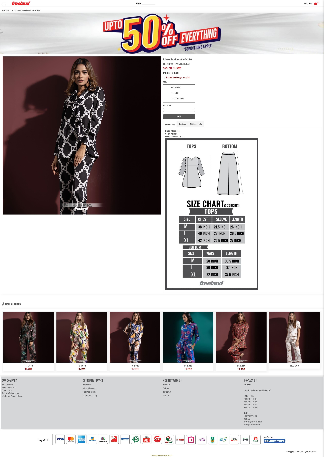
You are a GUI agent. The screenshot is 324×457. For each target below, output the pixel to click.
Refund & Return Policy (10, 393)
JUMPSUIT (6, 10)
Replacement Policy (90, 395)
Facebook (166, 384)
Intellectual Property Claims (12, 395)
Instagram (167, 391)
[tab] (170, 124)
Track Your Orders (89, 391)
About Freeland (7, 384)
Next (319, 341)
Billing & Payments (89, 388)
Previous (5, 341)
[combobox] (179, 110)
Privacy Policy (7, 390)
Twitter (166, 388)
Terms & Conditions (9, 387)
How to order (87, 384)
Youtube (166, 395)
